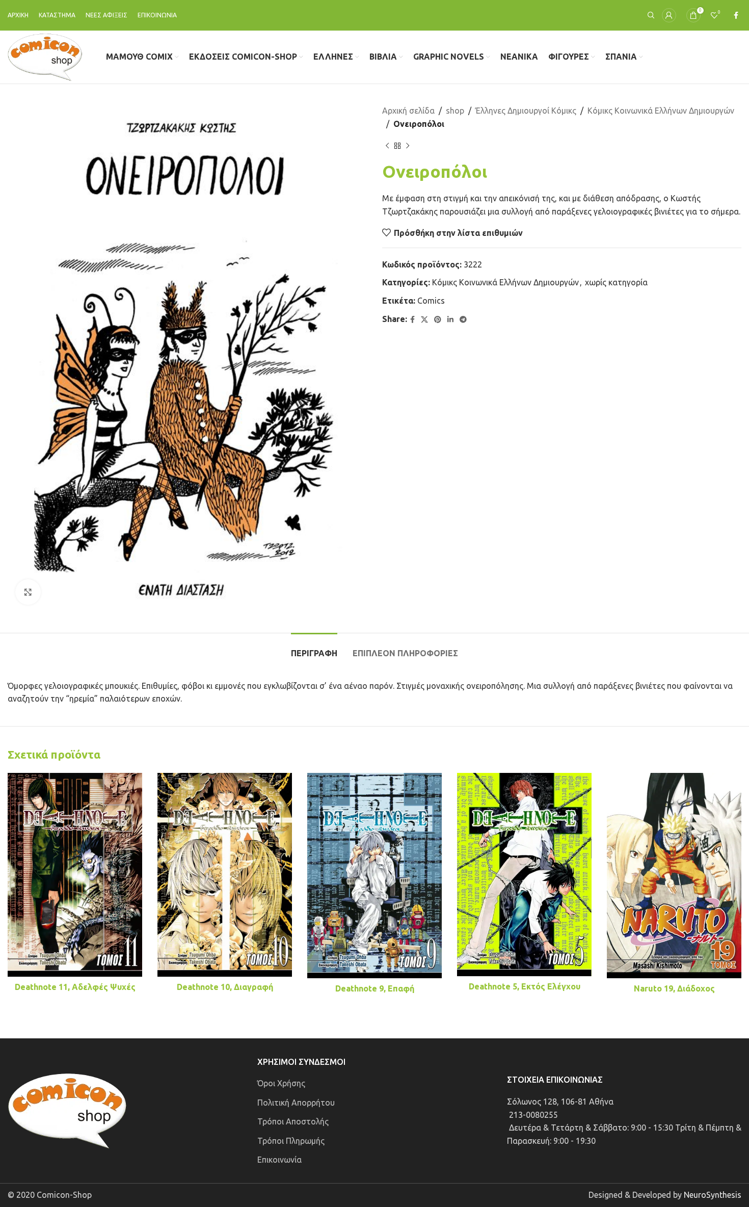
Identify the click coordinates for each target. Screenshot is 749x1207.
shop (455, 110)
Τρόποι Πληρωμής (291, 1140)
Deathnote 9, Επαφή (374, 988)
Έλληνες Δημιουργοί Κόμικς (525, 110)
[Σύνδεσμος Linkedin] (450, 320)
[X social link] (424, 320)
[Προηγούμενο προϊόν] (387, 146)
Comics (431, 300)
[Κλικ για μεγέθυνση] (28, 592)
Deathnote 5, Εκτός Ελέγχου (524, 986)
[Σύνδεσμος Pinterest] (437, 320)
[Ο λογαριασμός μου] (669, 15)
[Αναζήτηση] (650, 15)
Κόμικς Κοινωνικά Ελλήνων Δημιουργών (660, 110)
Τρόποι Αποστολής (293, 1121)
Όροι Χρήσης (281, 1083)
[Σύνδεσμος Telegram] (463, 320)
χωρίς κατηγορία (616, 282)
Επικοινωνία (279, 1159)
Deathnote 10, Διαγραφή (225, 986)
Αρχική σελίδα (408, 110)
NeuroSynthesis (712, 1194)
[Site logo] (45, 56)
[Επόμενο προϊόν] (408, 146)
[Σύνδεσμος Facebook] (736, 15)
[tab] (314, 648)
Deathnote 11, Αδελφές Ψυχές (75, 986)
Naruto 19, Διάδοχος (674, 988)
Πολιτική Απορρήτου (296, 1102)
